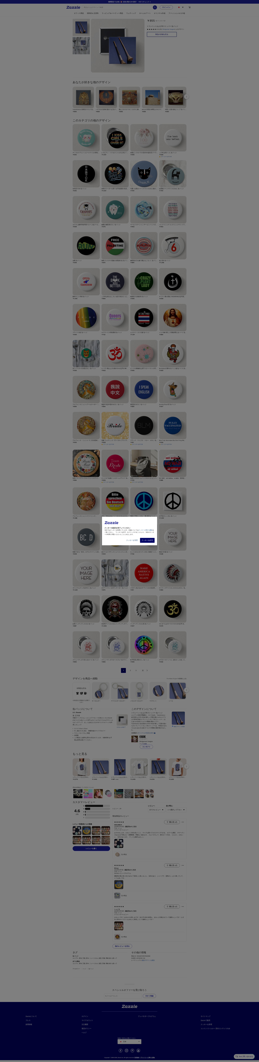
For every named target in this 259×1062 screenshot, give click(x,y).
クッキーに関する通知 (146, 530)
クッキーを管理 (132, 540)
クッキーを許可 (147, 540)
